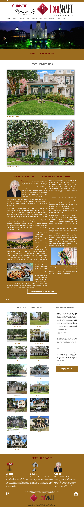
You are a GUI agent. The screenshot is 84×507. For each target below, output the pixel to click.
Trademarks (35, 492)
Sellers (9, 473)
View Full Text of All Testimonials (67, 369)
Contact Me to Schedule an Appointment (42, 291)
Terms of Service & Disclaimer (46, 492)
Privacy (39, 492)
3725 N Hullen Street (13, 116)
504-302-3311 (74, 1)
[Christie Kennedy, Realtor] (42, 9)
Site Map (54, 492)
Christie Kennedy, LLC (37, 491)
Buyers (34, 473)
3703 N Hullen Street (13, 167)
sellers (41, 194)
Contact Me (30, 492)
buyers (34, 194)
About (57, 473)
